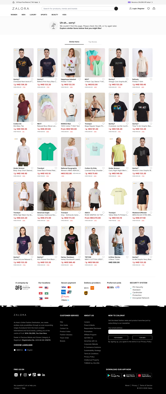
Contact (17, 388)
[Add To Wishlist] (32, 79)
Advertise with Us (90, 341)
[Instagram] (25, 375)
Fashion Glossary (66, 335)
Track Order (64, 338)
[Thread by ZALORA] (34, 375)
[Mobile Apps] (16, 375)
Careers (87, 322)
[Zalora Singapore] (40, 288)
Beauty (55, 15)
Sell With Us (88, 338)
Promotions (88, 331)
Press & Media (89, 325)
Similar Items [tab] (74, 42)
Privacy (134, 385)
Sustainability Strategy (92, 350)
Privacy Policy (89, 357)
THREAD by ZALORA (91, 363)
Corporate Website (91, 344)
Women (14, 15)
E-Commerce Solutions (92, 347)
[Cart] (154, 8)
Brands (62, 341)
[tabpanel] (83, 157)
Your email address (115, 328)
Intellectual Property (91, 360)
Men (23, 15)
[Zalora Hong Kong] (40, 293)
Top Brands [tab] (92, 42)
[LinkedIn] (43, 375)
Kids (64, 15)
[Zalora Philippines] (40, 299)
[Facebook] (20, 375)
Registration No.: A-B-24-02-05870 (36, 340)
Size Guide (64, 325)
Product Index (65, 331)
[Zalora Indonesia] (46, 299)
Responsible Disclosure (92, 328)
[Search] (116, 8)
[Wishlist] (148, 8)
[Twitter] (30, 375)
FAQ (61, 322)
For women (118, 337)
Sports (44, 15)
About (127, 385)
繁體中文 (19, 350)
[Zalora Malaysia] (46, 288)
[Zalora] (21, 8)
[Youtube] (39, 375)
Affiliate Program (90, 335)
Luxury (33, 15)
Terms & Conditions (91, 354)
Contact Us (64, 328)
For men (142, 337)
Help (23, 388)
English (30, 350)
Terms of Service (146, 385)
